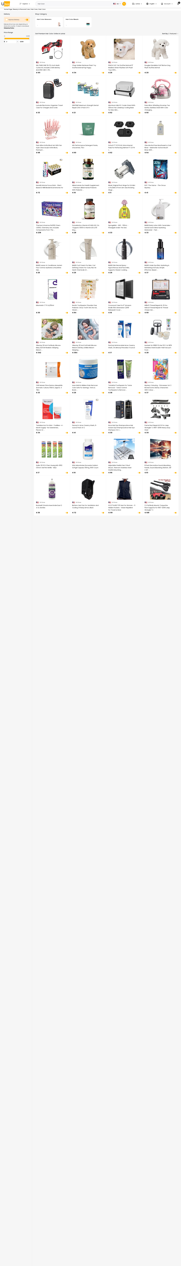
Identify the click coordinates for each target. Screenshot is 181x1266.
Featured (173, 34)
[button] (137, 4)
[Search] (124, 4)
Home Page (8, 9)
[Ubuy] (6, 3)
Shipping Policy (9, 28)
